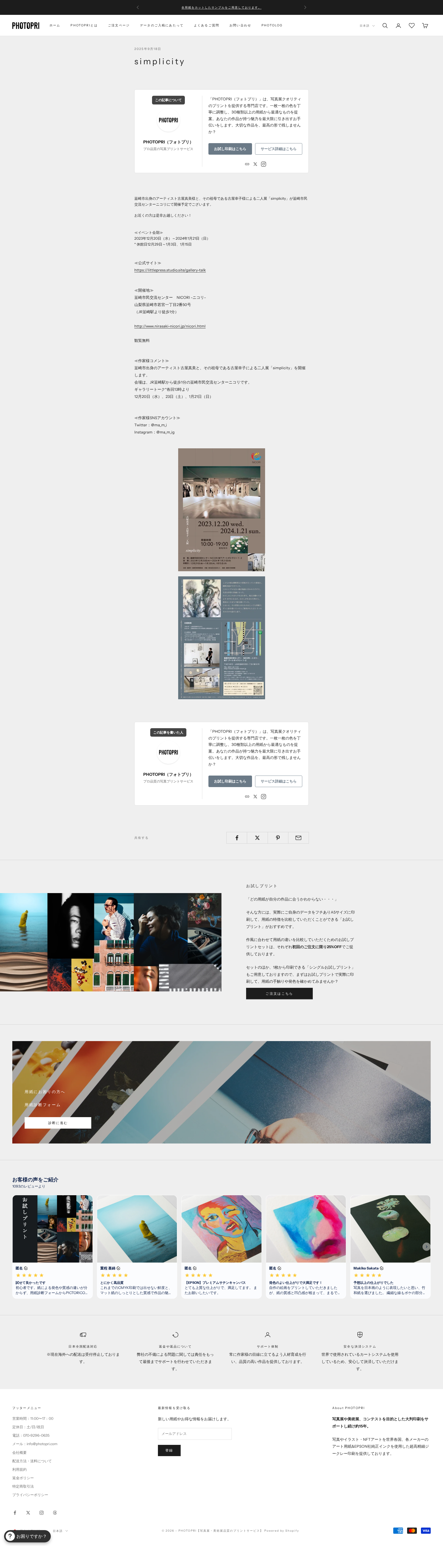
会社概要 (19, 1452)
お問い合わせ (240, 25)
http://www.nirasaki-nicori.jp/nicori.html (170, 326)
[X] (255, 163)
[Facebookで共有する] (237, 837)
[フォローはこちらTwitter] (28, 1512)
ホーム (54, 25)
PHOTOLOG (272, 25)
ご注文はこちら (279, 993)
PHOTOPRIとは (84, 25)
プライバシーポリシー (30, 1494)
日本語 (365, 26)
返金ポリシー (23, 1478)
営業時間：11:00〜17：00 (32, 1418)
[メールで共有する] (298, 837)
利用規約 (19, 1469)
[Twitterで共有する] (257, 837)
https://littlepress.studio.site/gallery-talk (170, 270)
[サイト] (247, 163)
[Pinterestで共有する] (278, 837)
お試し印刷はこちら (230, 148)
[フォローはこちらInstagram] (41, 1512)
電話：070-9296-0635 (30, 1435)
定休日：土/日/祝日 (28, 1427)
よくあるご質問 (206, 25)
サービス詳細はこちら (279, 148)
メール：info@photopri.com (34, 1444)
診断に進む (58, 1123)
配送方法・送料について (32, 1461)
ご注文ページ (119, 25)
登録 (169, 1450)
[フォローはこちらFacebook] (14, 1512)
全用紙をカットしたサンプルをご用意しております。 (221, 7)
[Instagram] (263, 163)
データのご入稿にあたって (162, 25)
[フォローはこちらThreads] (54, 1512)
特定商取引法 (23, 1486)
